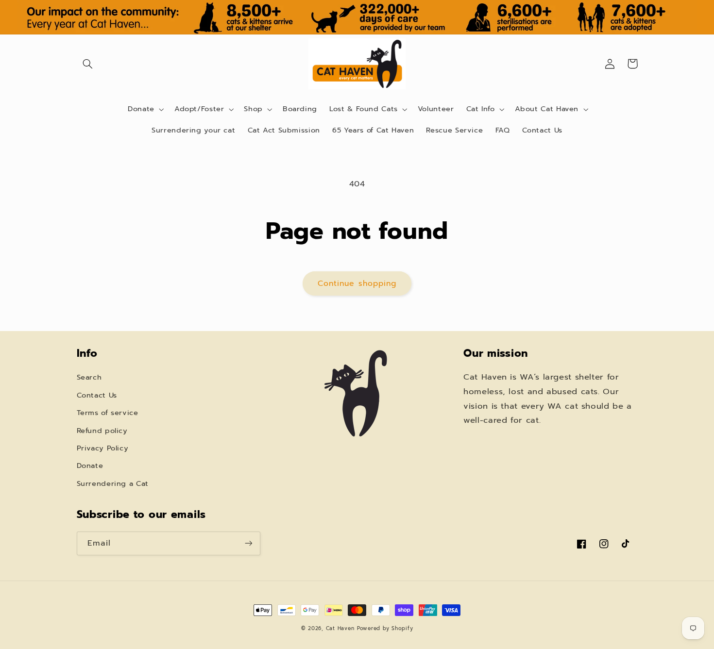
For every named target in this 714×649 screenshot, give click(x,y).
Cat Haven (340, 628)
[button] (88, 63)
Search (89, 377)
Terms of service (107, 412)
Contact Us (97, 395)
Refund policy (102, 430)
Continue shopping (357, 283)
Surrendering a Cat (113, 483)
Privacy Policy (103, 448)
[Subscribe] (248, 543)
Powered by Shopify (385, 628)
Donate (90, 465)
